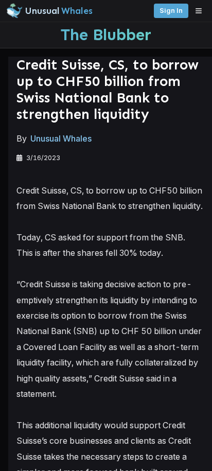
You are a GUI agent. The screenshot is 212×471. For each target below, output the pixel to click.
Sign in (171, 10)
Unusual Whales (61, 138)
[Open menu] (201, 11)
